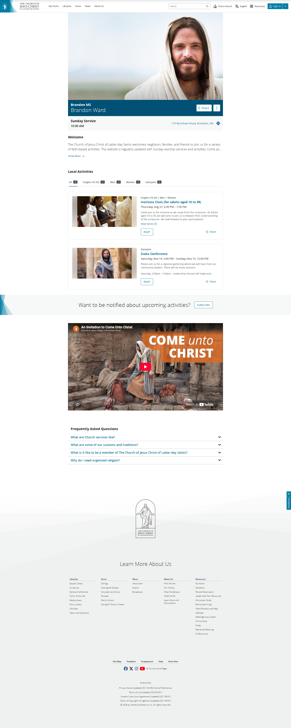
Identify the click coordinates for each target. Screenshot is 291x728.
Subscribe (203, 305)
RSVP (147, 232)
